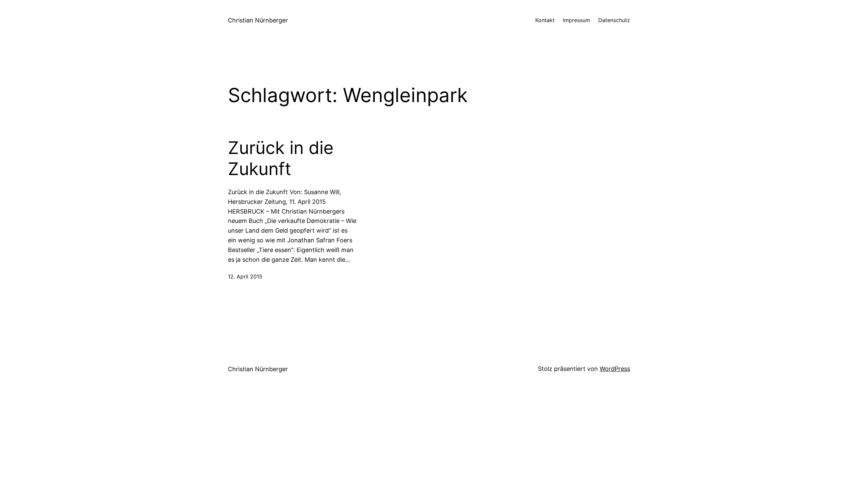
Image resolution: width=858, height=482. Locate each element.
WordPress (615, 368)
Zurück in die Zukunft (280, 158)
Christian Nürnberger (258, 20)
